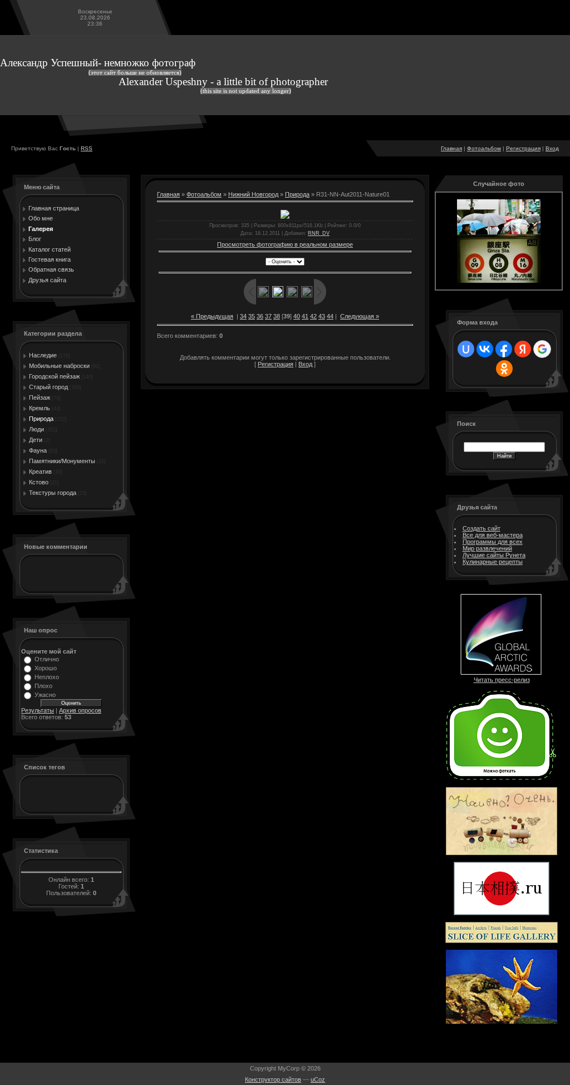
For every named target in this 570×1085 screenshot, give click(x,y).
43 (321, 316)
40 (296, 316)
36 (260, 316)
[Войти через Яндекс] (522, 349)
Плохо (43, 686)
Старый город (48, 387)
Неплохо (47, 677)
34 (243, 316)
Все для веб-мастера (493, 535)
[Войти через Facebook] (503, 349)
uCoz (318, 1079)
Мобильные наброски (59, 365)
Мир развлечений (487, 548)
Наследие (43, 355)
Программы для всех (493, 541)
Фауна (38, 450)
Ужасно (45, 694)
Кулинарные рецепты (493, 561)
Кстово (38, 482)
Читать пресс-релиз (502, 679)
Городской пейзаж (54, 376)
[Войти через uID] (466, 349)
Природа (41, 418)
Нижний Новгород (253, 194)
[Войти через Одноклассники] (504, 368)
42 (313, 316)
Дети (35, 439)
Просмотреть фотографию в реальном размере (285, 244)
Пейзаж (39, 397)
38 (276, 316)
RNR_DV (319, 233)
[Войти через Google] (542, 349)
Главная (451, 148)
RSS (86, 148)
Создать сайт (481, 528)
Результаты (37, 710)
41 (305, 316)
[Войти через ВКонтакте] (484, 349)
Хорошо (46, 668)
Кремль (39, 408)
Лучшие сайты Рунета (494, 555)
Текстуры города (52, 492)
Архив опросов (80, 710)
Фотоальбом (484, 148)
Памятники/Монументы (62, 461)
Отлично (47, 659)
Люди (36, 429)
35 (251, 316)
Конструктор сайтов (273, 1079)
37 (268, 316)
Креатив (40, 471)
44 (330, 316)
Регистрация (523, 148)
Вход (552, 148)
